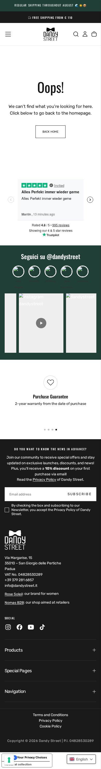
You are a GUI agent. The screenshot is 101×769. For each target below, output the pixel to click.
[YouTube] (30, 627)
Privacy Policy (44, 479)
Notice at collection (18, 764)
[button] (8, 34)
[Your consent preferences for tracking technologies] (9, 760)
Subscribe (80, 494)
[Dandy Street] (15, 540)
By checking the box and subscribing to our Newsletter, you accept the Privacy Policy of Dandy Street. (50, 509)
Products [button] (14, 650)
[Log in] (85, 34)
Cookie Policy (51, 726)
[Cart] (94, 34)
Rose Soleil (14, 594)
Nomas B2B (14, 602)
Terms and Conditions (50, 715)
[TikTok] (42, 627)
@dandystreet (63, 256)
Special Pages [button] (18, 670)
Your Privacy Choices (32, 757)
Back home (50, 131)
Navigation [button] (15, 691)
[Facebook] (19, 627)
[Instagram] (8, 627)
